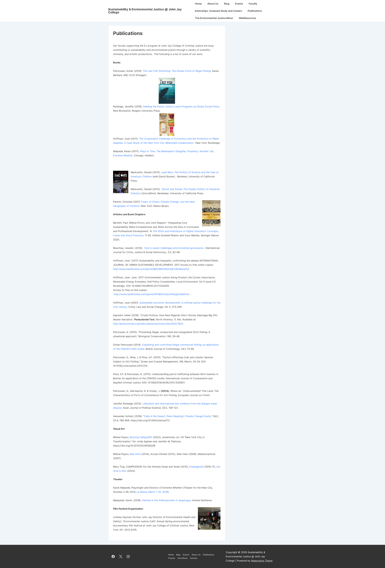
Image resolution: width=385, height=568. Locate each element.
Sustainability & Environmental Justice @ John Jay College (145, 11)
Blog (226, 3)
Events (239, 3)
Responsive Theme (262, 560)
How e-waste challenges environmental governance (173, 247)
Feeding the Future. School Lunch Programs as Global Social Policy (181, 106)
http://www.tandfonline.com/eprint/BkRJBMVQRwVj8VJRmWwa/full (151, 268)
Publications (255, 10)
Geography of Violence (126, 205)
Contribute (182, 558)
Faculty (253, 3)
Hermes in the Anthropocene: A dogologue (166, 500)
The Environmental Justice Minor (214, 18)
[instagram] (128, 556)
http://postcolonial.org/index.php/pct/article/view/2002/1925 (148, 323)
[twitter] (121, 556)
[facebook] (113, 556)
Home (198, 3)
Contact (193, 558)
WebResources (247, 18)
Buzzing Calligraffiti (141, 437)
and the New (187, 201)
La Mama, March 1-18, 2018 (152, 491)
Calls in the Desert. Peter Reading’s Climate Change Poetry (177, 416)
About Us (212, 3)
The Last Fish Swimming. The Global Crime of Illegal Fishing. (177, 70)
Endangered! (196, 466)
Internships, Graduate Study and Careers (218, 10)
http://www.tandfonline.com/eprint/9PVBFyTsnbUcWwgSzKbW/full (151, 294)
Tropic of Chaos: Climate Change (160, 201)
